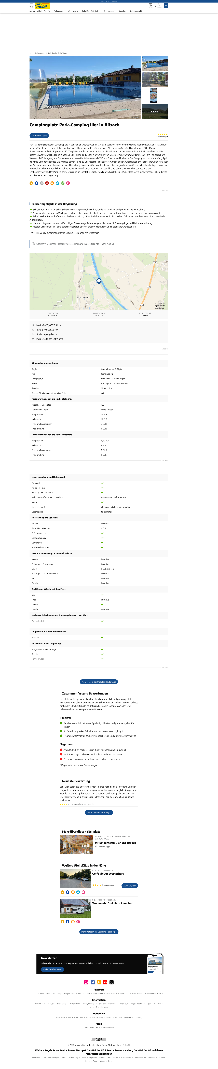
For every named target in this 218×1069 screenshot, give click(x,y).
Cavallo (83, 1057)
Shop (59, 993)
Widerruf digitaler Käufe (99, 1007)
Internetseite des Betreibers (49, 338)
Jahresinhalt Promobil (114, 1017)
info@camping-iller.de (46, 334)
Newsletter (50, 993)
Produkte (114, 1)
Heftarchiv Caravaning (94, 1017)
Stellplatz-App (69, 993)
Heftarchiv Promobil (75, 1017)
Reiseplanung (109, 11)
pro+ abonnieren (84, 993)
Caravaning (39, 993)
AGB (45, 1004)
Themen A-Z (124, 993)
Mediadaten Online (91, 1028)
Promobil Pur (98, 993)
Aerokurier (36, 1057)
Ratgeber (122, 11)
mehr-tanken (113, 1057)
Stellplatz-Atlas (111, 993)
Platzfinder (95, 11)
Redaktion (157, 1004)
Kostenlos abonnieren (52, 969)
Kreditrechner (137, 993)
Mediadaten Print (107, 1028)
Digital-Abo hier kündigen (141, 1004)
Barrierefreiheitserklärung (107, 1004)
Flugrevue (93, 1057)
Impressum (124, 1004)
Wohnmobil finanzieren (154, 993)
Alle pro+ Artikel (36, 11)
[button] (85, 87)
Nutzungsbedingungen (58, 1004)
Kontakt (38, 1004)
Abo (102, 1)
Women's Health (106, 1061)
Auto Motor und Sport (51, 1057)
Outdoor (151, 1057)
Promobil (161, 1057)
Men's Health (126, 1057)
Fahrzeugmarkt (136, 11)
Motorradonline (140, 1057)
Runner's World (91, 1061)
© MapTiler (159, 303)
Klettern (102, 1057)
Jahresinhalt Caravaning (133, 1017)
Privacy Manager (89, 1004)
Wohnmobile (58, 11)
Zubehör (85, 11)
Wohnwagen (73, 11)
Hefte (107, 1)
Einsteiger (47, 11)
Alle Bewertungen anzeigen (99, 812)
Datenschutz (75, 1004)
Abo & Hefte (60, 1017)
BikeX (64, 1057)
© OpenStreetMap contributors (160, 305)
